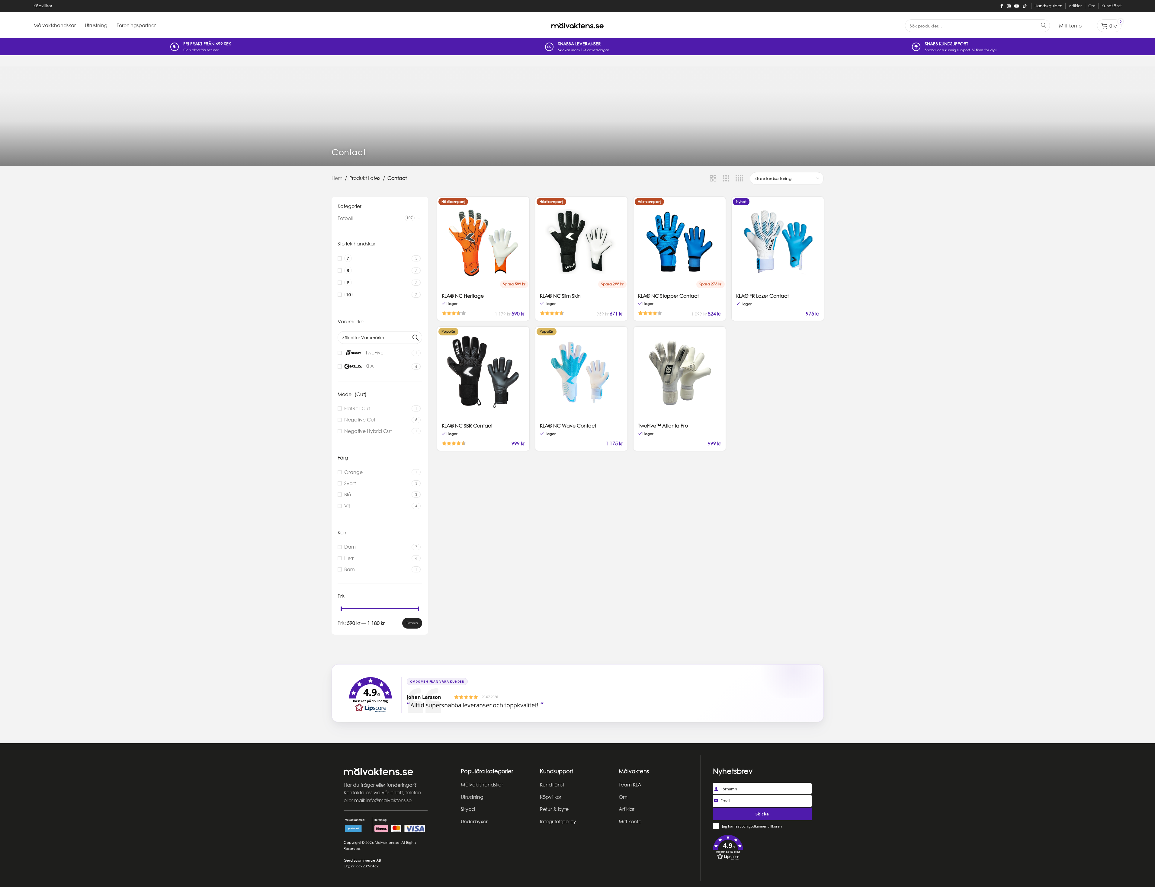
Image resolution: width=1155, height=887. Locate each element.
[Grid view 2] (713, 178)
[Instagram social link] (1008, 6)
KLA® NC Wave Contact (568, 426)
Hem (337, 178)
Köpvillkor (550, 797)
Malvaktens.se (387, 842)
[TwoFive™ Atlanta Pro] (680, 373)
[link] (577, 693)
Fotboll (345, 218)
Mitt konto (630, 821)
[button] (762, 848)
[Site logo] (577, 25)
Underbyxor (474, 821)
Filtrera (412, 623)
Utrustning (472, 797)
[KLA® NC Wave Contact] (581, 373)
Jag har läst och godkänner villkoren (752, 826)
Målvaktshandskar (482, 785)
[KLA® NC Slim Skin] (581, 243)
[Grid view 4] (739, 178)
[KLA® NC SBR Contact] (483, 373)
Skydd (468, 809)
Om (623, 797)
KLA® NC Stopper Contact (668, 296)
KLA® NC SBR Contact (467, 426)
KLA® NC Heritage (463, 296)
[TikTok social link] (1024, 6)
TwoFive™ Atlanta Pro (663, 426)
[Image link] (378, 771)
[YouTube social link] (1016, 6)
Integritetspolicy (558, 821)
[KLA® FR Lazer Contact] (778, 243)
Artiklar (626, 809)
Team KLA (630, 785)
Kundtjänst (552, 785)
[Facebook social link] (1001, 6)
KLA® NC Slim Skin (560, 296)
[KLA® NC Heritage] (483, 243)
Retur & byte (554, 809)
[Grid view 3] (726, 178)
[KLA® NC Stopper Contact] (680, 243)
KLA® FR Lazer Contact (762, 296)
